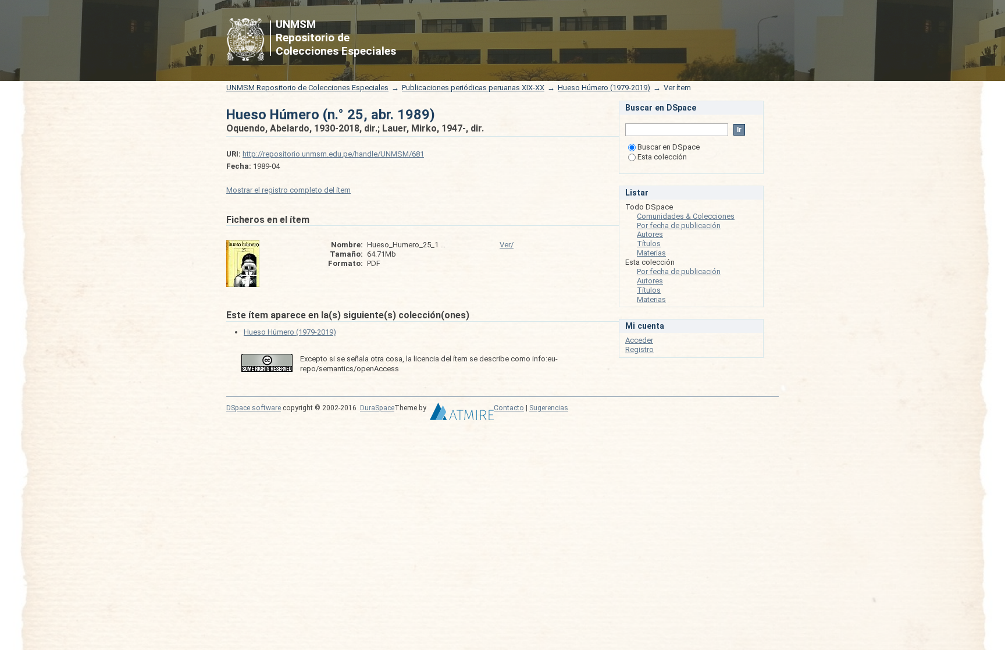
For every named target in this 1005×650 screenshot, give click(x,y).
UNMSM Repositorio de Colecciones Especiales (307, 87)
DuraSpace (377, 408)
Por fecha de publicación (679, 225)
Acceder (639, 340)
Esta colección (662, 156)
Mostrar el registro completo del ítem (288, 190)
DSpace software (253, 408)
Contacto (509, 408)
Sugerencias (548, 408)
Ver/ (507, 244)
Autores (650, 234)
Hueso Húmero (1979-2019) (604, 87)
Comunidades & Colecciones (686, 216)
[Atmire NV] (462, 414)
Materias (651, 252)
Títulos (649, 243)
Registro (639, 349)
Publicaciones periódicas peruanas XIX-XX (473, 87)
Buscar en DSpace (668, 147)
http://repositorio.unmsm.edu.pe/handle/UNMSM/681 (333, 154)
